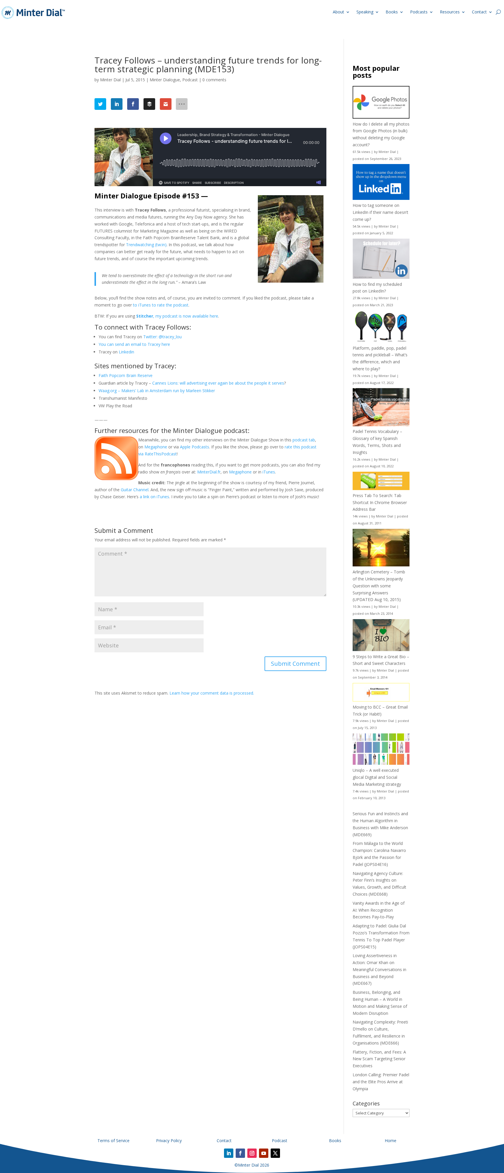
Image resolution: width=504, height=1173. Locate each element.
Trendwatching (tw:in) (146, 244)
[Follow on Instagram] (252, 1153)
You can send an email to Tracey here (134, 344)
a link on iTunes (154, 496)
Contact (479, 12)
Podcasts (419, 12)
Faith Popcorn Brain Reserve (126, 375)
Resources (450, 12)
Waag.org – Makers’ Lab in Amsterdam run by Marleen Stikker (157, 390)
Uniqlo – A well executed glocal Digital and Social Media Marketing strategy (377, 777)
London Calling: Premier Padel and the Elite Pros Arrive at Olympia (381, 1081)
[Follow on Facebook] (240, 1153)
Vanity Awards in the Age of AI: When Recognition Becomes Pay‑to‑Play (379, 910)
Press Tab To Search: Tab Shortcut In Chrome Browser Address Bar (380, 502)
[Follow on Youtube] (263, 1153)
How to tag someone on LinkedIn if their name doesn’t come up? (380, 212)
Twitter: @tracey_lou (162, 336)
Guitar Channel (134, 489)
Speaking (364, 12)
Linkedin (126, 352)
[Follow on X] (275, 1153)
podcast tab (304, 440)
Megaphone (155, 447)
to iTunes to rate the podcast (160, 305)
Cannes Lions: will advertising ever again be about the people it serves (218, 383)
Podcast (190, 79)
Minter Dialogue (165, 79)
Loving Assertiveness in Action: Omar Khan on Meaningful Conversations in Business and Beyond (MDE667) (379, 969)
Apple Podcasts (194, 447)
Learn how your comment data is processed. (211, 693)
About (338, 12)
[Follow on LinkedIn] (228, 1153)
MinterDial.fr (208, 472)
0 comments (214, 79)
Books (392, 12)
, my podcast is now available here (177, 316)
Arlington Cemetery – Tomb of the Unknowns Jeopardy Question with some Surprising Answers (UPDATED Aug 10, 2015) (379, 585)
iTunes (268, 472)
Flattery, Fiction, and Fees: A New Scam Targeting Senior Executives (379, 1059)
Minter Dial (110, 79)
